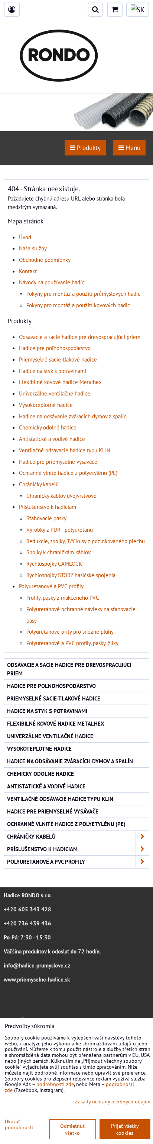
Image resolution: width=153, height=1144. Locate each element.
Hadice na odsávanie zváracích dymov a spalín (73, 416)
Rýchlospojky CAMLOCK (54, 563)
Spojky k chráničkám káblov (58, 552)
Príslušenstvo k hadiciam (47, 506)
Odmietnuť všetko (72, 1129)
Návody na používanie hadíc (51, 282)
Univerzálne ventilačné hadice (54, 393)
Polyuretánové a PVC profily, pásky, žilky (72, 643)
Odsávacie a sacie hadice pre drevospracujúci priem (79, 336)
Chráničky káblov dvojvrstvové (61, 495)
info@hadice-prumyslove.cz (37, 965)
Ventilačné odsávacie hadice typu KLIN (64, 450)
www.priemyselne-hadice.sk (37, 979)
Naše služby (33, 248)
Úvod (25, 237)
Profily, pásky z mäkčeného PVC (62, 597)
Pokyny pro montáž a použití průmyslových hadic (83, 293)
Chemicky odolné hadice (47, 427)
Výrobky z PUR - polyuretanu (59, 529)
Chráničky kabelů (39, 484)
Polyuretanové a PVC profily (51, 586)
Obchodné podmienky (45, 259)
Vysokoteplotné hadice (46, 404)
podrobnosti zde (55, 1084)
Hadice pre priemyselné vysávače (58, 461)
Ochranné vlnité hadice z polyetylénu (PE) (68, 472)
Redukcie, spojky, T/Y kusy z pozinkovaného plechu (85, 541)
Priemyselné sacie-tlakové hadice (58, 359)
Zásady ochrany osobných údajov (112, 1101)
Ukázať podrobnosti (19, 1124)
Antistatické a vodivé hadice (52, 438)
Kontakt (28, 271)
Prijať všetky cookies (125, 1129)
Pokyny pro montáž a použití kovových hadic (78, 305)
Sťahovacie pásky (46, 518)
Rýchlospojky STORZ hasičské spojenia (70, 575)
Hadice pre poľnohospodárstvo (55, 348)
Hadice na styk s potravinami (52, 370)
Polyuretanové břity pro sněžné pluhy (70, 631)
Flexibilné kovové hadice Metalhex (60, 382)
